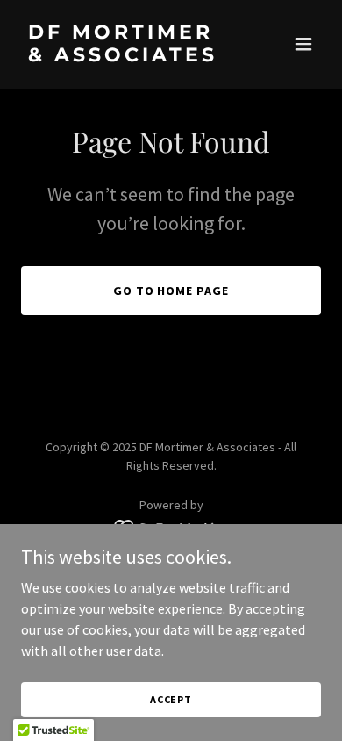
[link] (126, 56)
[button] (303, 43)
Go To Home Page (171, 291)
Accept (171, 699)
